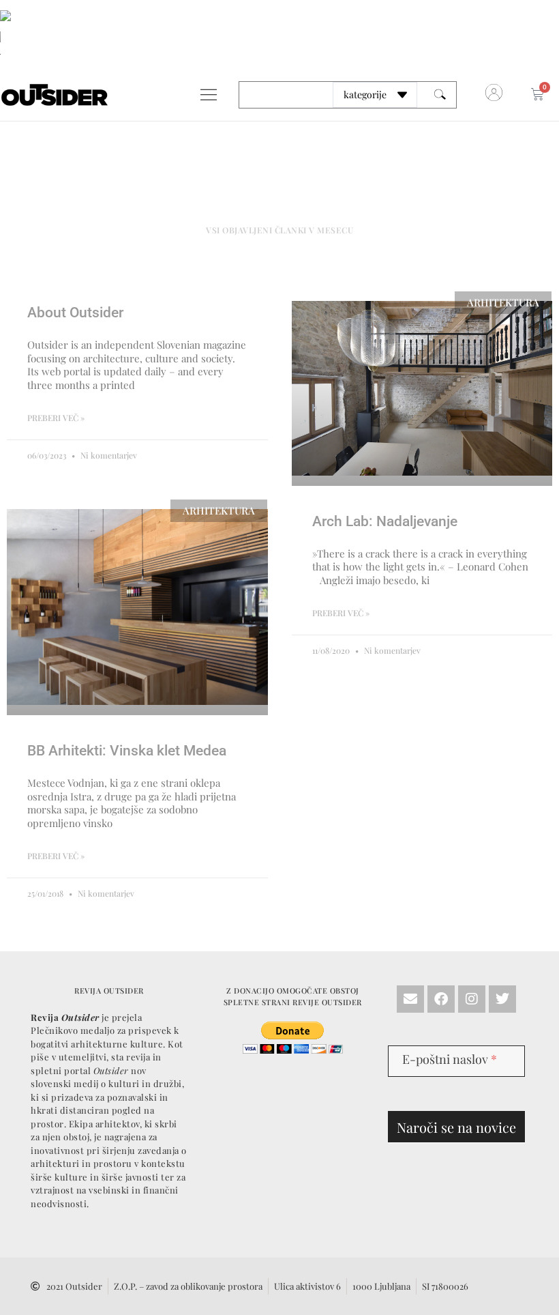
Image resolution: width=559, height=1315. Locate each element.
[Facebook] (441, 999)
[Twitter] (502, 999)
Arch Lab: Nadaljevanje (384, 521)
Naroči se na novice (456, 1127)
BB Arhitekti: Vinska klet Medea (126, 750)
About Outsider (75, 312)
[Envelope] (410, 999)
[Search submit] (440, 94)
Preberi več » (56, 417)
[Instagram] (471, 999)
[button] (208, 94)
